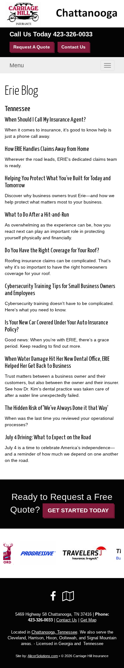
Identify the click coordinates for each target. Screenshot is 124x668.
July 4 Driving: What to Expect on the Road (48, 437)
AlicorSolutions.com (43, 656)
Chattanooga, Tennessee (54, 632)
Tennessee (17, 109)
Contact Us (73, 46)
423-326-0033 (73, 34)
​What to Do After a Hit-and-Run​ (37, 215)
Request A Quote (31, 46)
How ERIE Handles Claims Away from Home (47, 149)
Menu (17, 65)
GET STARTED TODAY (78, 510)
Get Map (88, 620)
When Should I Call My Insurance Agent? (45, 120)
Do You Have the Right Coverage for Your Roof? (52, 251)
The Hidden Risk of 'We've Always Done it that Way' (56, 408)
